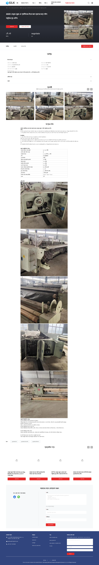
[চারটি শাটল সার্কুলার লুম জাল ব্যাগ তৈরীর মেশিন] (16, 460)
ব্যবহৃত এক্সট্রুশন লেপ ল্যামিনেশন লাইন (55, 543)
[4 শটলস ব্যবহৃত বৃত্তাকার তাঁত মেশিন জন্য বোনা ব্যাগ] (38, 460)
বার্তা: (47, 492)
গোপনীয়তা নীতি (54, 560)
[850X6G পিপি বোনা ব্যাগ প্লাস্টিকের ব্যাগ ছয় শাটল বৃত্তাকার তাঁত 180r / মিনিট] (82, 460)
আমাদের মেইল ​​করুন (25, 26)
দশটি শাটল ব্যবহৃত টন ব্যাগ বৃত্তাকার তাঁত (59, 472)
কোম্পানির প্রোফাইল (35, 537)
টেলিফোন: (48, 516)
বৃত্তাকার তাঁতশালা (36, 441)
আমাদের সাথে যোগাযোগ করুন (36, 545)
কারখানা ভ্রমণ (34, 540)
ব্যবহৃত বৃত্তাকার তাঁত (15, 7)
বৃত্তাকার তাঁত (14, 441)
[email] (14, 497)
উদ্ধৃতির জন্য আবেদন (87, 46)
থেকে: (47, 509)
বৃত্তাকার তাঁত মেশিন (24, 441)
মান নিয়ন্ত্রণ (33, 542)
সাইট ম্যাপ (44, 560)
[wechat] (18, 497)
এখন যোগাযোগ (50, 524)
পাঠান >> (70, 553)
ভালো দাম (12, 26)
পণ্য (9, 7)
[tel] (22, 497)
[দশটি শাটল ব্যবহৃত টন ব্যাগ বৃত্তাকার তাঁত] (60, 460)
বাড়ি (6, 7)
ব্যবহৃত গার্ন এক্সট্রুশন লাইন (53, 537)
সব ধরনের (51, 546)
